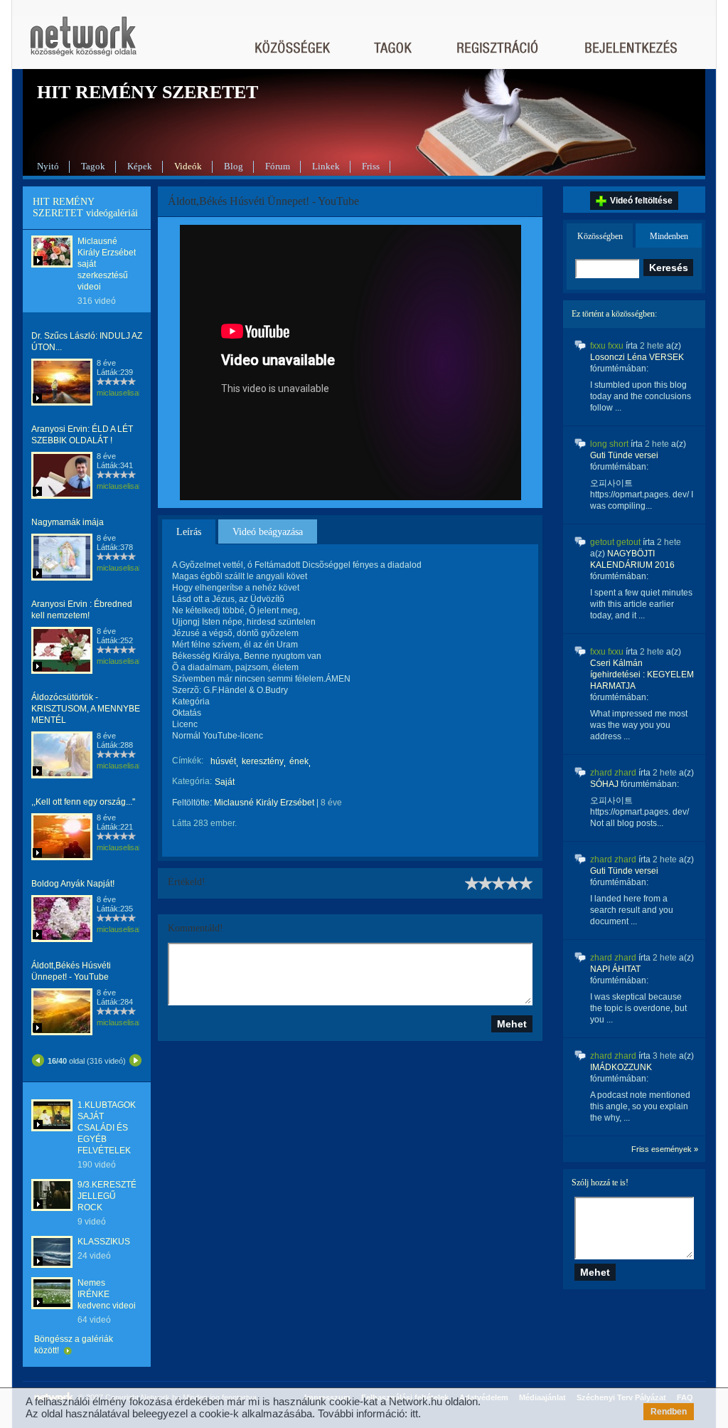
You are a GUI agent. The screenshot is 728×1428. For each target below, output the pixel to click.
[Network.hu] (83, 43)
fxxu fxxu (606, 346)
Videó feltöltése (641, 201)
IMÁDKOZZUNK (621, 1067)
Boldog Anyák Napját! (72, 884)
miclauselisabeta (125, 392)
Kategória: (192, 781)
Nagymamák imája (67, 522)
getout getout (615, 542)
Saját (225, 782)
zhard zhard (613, 773)
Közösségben (600, 236)
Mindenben (669, 236)
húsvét (223, 761)
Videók (188, 166)
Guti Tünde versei (624, 455)
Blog (233, 166)
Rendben (669, 1412)
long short (609, 444)
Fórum (277, 166)
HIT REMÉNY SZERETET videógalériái (85, 207)
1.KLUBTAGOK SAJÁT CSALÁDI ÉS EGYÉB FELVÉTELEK (106, 1127)
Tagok (93, 166)
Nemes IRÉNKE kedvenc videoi (106, 1294)
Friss (371, 166)
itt (414, 1413)
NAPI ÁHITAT (615, 969)
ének (299, 761)
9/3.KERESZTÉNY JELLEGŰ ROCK (113, 1196)
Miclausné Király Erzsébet (264, 803)
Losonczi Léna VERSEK (637, 357)
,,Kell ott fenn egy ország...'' (83, 802)
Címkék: (187, 761)
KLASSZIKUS (103, 1242)
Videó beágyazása (267, 532)
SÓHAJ (604, 784)
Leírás (188, 532)
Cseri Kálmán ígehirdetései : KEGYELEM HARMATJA (642, 674)
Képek (139, 166)
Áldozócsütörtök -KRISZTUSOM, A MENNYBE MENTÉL (85, 708)
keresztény (263, 761)
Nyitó (48, 166)
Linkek (326, 166)
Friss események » (664, 1149)
